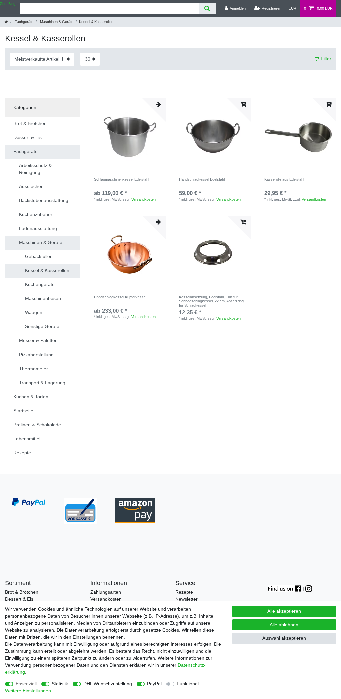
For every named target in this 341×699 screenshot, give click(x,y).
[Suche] (207, 8)
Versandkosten (143, 199)
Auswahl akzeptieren (284, 638)
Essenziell (26, 683)
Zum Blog (7, 4)
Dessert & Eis (19, 599)
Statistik (60, 683)
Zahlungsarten (105, 592)
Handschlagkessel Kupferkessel (120, 297)
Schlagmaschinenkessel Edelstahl (121, 179)
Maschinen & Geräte (56, 22)
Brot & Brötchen (21, 592)
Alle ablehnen (284, 624)
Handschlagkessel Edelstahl (202, 179)
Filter (325, 59)
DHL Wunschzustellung (107, 683)
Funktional (188, 683)
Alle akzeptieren (284, 611)
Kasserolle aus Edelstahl (284, 179)
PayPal (154, 683)
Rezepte (184, 592)
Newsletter (186, 599)
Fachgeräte (23, 22)
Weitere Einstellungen (28, 690)
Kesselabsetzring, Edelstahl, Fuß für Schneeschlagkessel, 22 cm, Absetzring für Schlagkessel (211, 301)
